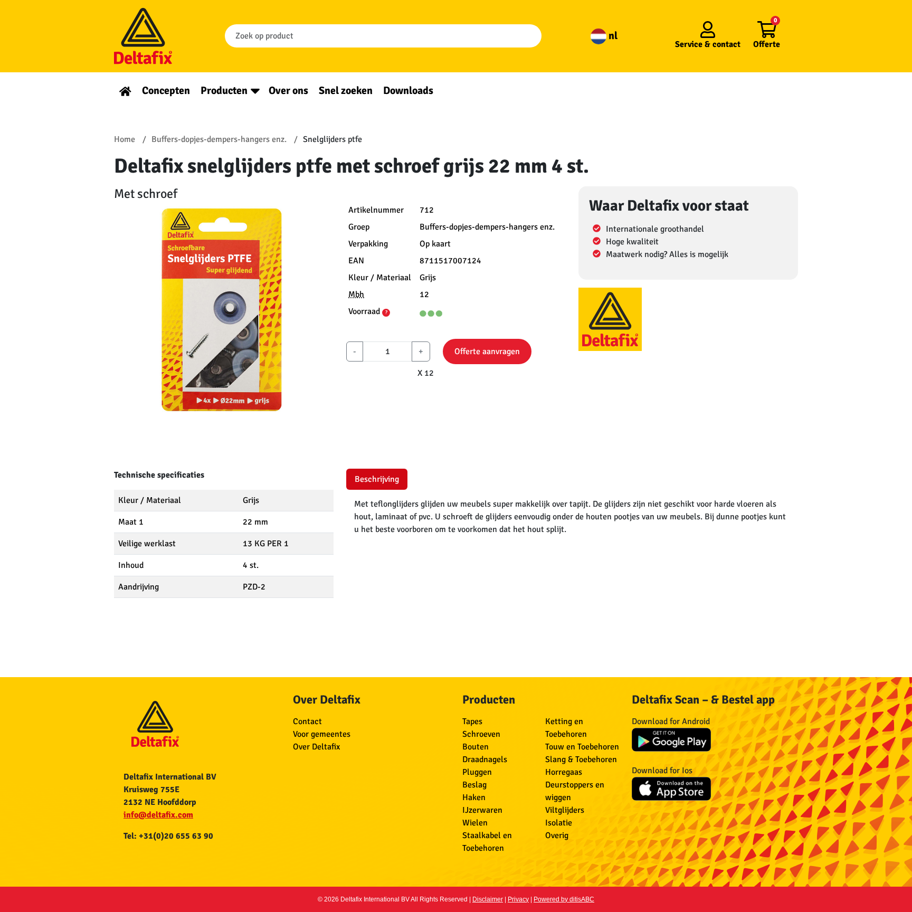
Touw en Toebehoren (582, 747)
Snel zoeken (346, 90)
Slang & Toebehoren (581, 759)
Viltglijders (564, 810)
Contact (307, 721)
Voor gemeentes (321, 734)
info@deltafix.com (158, 815)
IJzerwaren (482, 810)
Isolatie (558, 823)
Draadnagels (484, 759)
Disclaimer (487, 899)
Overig (556, 835)
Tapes (472, 721)
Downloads (408, 90)
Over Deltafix (316, 747)
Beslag (474, 785)
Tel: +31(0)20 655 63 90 (168, 836)
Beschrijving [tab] (377, 479)
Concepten (166, 90)
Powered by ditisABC (564, 899)
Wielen (475, 823)
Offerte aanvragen (487, 351)
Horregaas (563, 772)
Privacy (518, 899)
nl (612, 35)
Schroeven (481, 734)
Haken (474, 797)
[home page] (125, 90)
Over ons (288, 90)
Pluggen (477, 772)
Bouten (475, 747)
